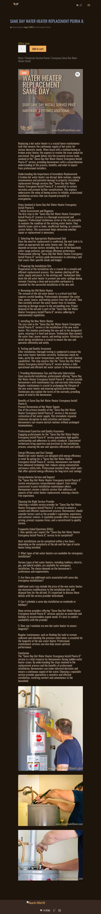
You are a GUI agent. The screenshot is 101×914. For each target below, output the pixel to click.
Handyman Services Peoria (37, 58)
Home (20, 58)
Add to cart (38, 49)
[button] (77, 74)
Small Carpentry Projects (42, 27)
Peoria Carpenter (17, 27)
